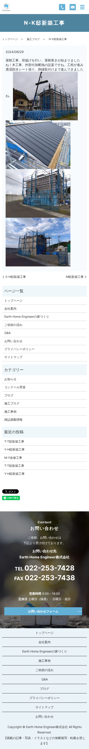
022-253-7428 (49, 568)
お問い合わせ (13, 341)
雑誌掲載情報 (13, 419)
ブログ (8, 395)
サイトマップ (13, 357)
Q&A (7, 333)
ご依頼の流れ (13, 325)
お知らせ (10, 379)
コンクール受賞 (14, 387)
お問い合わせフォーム (43, 611)
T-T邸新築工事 (14, 441)
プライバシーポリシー (19, 349)
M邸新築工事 (75, 277)
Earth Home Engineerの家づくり (26, 316)
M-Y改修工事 (13, 457)
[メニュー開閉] (82, 7)
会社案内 (10, 308)
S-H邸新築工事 (15, 277)
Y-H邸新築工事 (14, 449)
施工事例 (10, 411)
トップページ (10, 39)
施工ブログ (33, 39)
